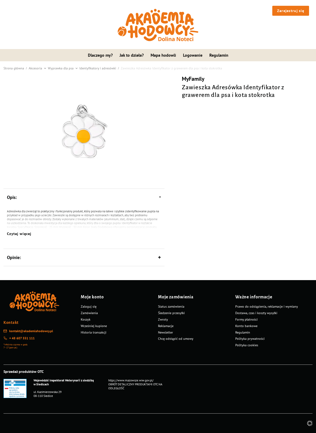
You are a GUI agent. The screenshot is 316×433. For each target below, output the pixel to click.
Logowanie (192, 55)
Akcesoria (35, 68)
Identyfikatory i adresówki (97, 68)
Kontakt (11, 323)
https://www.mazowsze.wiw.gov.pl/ (131, 380)
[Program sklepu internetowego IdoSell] (310, 423)
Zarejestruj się (290, 10)
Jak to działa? (132, 55)
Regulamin (218, 55)
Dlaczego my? (100, 55)
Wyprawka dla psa (61, 68)
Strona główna (13, 68)
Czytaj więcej (19, 233)
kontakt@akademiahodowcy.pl (31, 331)
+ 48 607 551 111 (22, 338)
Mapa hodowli (163, 55)
